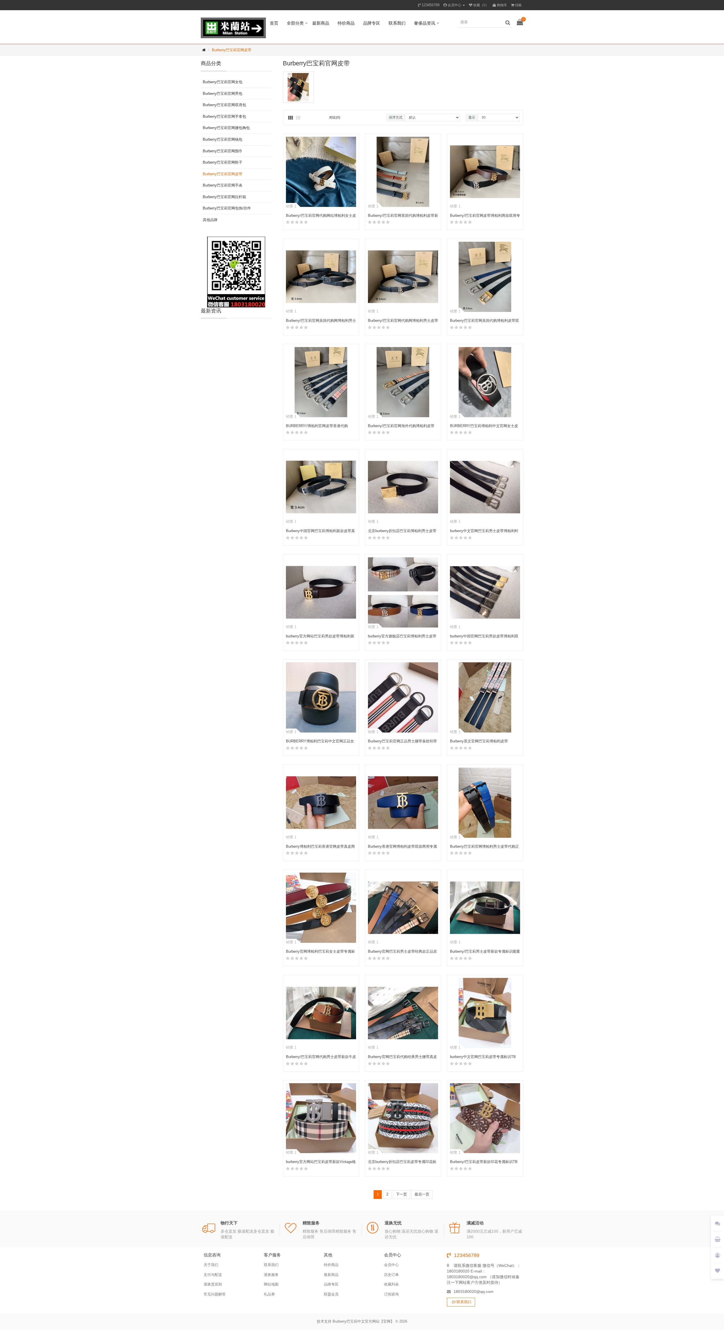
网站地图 (271, 1284)
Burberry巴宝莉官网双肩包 (224, 105)
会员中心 (391, 1265)
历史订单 (391, 1275)
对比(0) (334, 117)
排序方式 (395, 117)
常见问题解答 (215, 1294)
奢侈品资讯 (424, 23)
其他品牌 (210, 220)
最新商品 (320, 23)
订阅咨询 (391, 1294)
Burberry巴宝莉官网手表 (222, 185)
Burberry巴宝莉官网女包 (222, 82)
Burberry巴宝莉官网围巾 (222, 151)
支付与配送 (213, 1275)
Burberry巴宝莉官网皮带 (231, 50)
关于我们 (211, 1265)
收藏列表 (391, 1284)
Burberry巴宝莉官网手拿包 (224, 116)
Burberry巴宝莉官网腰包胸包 (226, 128)
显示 (471, 117)
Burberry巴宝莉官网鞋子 (222, 162)
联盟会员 (331, 1294)
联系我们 (397, 23)
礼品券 (269, 1294)
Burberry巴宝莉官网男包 (222, 93)
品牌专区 (371, 23)
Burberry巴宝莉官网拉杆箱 (224, 197)
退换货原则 (213, 1284)
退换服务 (271, 1275)
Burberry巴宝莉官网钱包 (222, 139)
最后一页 (422, 1194)
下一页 (401, 1194)
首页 (274, 23)
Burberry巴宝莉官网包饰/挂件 (227, 208)
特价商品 (346, 23)
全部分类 (295, 23)
